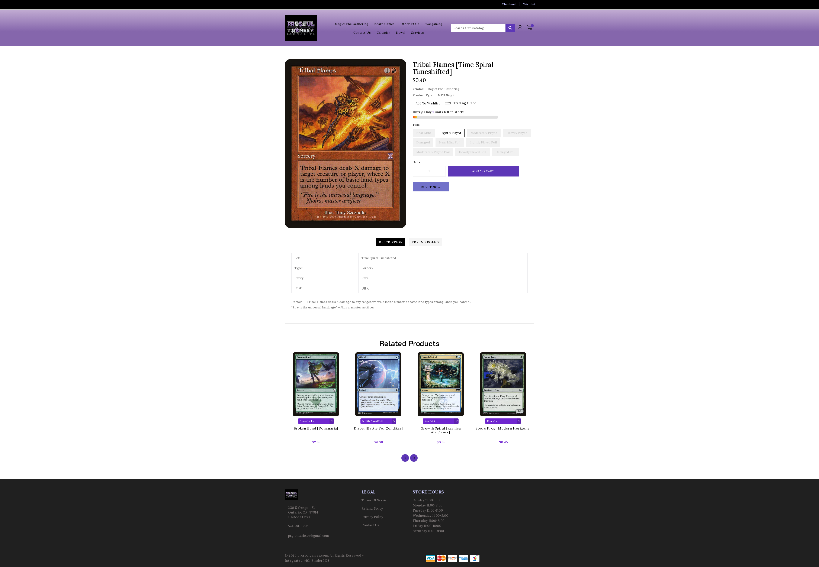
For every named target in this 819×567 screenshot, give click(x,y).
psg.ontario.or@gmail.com (308, 536)
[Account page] (520, 28)
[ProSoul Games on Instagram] (295, 4)
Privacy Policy (372, 517)
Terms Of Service (375, 500)
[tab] (390, 242)
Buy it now (430, 187)
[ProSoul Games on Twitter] (287, 4)
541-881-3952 (298, 526)
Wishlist (529, 4)
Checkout (509, 4)
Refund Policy (372, 508)
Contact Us (370, 525)
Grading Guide (464, 103)
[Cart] (530, 28)
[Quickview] (291, 443)
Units (416, 162)
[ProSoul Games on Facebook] (279, 4)
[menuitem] (351, 23)
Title (416, 125)
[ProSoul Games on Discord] (303, 4)
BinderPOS (320, 560)
